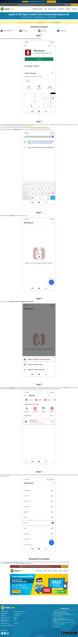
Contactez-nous (18, 613)
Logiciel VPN (4, 613)
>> (40, 4)
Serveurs (67, 9)
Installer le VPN (52, 9)
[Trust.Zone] (7, 9)
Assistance (74, 9)
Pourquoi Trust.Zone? (37, 9)
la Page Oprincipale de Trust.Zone (11, 562)
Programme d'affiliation (7, 625)
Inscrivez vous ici (56, 22)
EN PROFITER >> (51, 1)
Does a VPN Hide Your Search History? (62, 613)
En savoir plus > (56, 626)
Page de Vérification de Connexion (23, 563)
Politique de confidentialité (4, 620)
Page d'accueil (4, 611)
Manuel (16, 623)
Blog (15, 617)
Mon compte (74, 4)
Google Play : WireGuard (35, 38)
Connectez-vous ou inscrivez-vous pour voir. (39, 127)
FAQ (15, 619)
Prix (45, 9)
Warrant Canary (5, 623)
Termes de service (5, 617)
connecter (40, 22)
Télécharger (61, 9)
